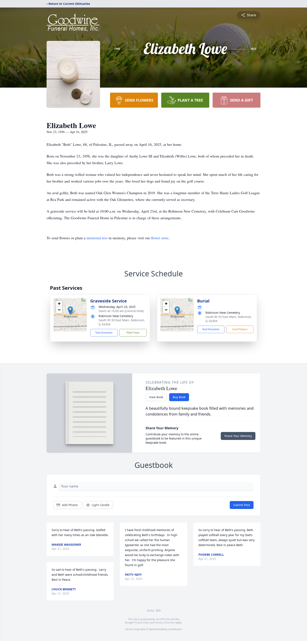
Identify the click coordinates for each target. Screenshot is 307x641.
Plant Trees (133, 332)
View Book (156, 397)
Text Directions (104, 332)
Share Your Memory (238, 436)
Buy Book (179, 397)
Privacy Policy (142, 622)
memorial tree (97, 237)
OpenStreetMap (158, 629)
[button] (70, 310)
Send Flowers (240, 329)
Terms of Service (165, 622)
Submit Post (241, 505)
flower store (160, 237)
